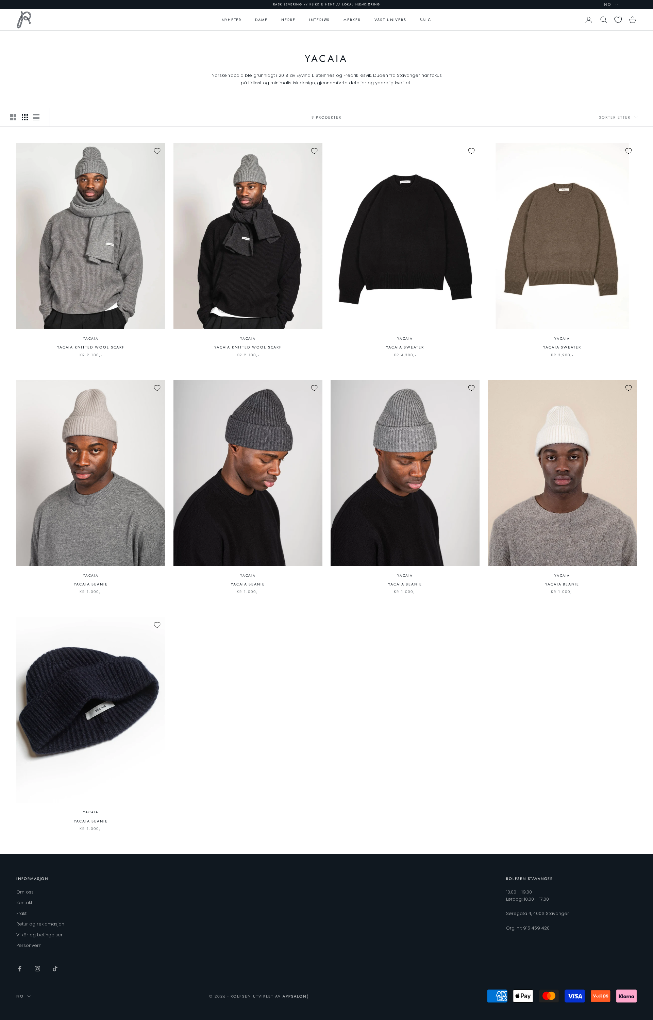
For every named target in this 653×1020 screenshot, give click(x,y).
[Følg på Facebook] (19, 968)
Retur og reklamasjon (40, 924)
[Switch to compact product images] (36, 117)
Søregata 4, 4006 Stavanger (537, 913)
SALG (425, 19)
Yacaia (91, 338)
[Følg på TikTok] (55, 968)
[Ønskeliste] (618, 19)
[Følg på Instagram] (37, 968)
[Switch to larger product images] (13, 117)
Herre (288, 19)
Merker (352, 19)
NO (608, 4)
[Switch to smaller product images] (25, 117)
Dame (261, 19)
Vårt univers (390, 19)
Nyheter (232, 19)
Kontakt (24, 902)
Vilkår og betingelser (39, 935)
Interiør (319, 19)
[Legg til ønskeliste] (157, 151)
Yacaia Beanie (91, 584)
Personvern (28, 945)
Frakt (21, 913)
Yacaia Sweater (405, 347)
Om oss (25, 892)
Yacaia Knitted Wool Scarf (91, 347)
